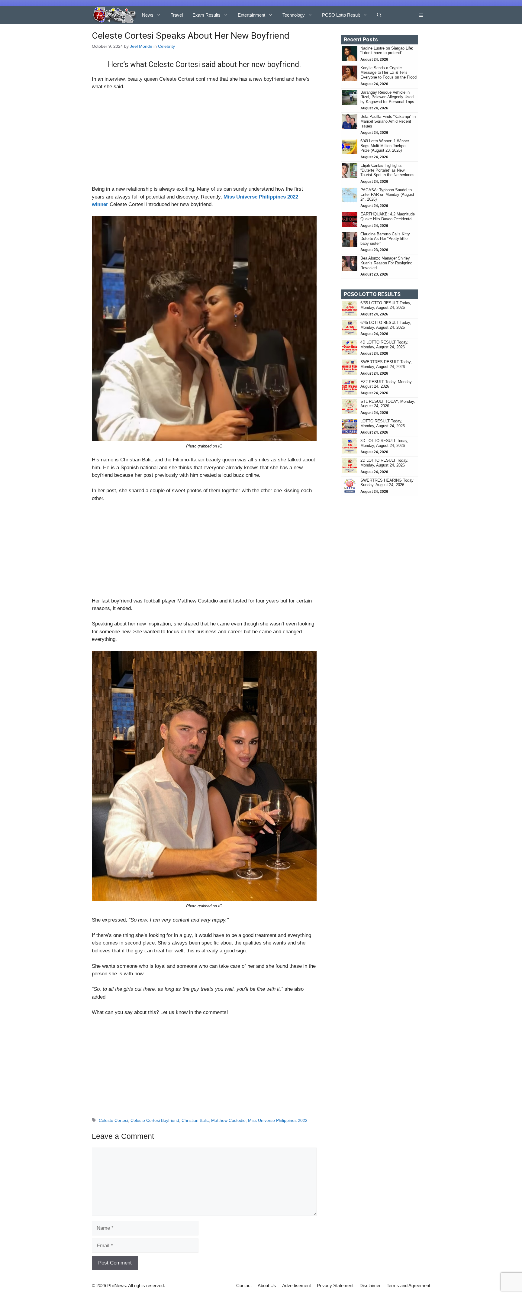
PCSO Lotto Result (341, 15)
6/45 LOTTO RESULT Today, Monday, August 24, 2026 (385, 325)
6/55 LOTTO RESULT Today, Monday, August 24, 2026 (385, 305)
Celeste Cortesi (113, 1120)
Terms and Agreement (408, 1285)
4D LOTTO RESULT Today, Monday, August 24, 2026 (384, 344)
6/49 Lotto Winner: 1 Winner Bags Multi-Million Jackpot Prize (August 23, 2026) (384, 146)
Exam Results (206, 15)
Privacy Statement (335, 1285)
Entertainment (251, 15)
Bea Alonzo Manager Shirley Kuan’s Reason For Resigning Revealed (386, 263)
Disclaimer (370, 1285)
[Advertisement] (204, 140)
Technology (293, 15)
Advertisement (296, 1285)
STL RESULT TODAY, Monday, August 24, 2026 (387, 404)
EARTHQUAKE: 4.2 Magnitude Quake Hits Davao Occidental (387, 216)
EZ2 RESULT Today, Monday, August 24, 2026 (386, 384)
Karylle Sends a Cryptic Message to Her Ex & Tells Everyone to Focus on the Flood (388, 72)
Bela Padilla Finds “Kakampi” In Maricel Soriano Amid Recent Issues (388, 121)
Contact (244, 1285)
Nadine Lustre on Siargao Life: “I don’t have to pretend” (386, 50)
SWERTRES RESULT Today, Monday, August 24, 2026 (386, 364)
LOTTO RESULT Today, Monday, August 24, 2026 (382, 423)
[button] (379, 15)
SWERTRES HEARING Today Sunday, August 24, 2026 (387, 482)
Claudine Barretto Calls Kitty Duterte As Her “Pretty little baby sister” (385, 239)
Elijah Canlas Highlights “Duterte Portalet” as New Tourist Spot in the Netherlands (387, 170)
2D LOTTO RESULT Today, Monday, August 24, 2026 (384, 462)
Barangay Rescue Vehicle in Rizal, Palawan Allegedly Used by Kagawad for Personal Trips (387, 97)
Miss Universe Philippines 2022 (278, 1120)
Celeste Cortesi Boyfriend (154, 1120)
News (147, 15)
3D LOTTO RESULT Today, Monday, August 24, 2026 (384, 443)
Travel (177, 15)
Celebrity (166, 46)
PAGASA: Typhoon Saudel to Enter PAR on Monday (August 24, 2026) (387, 195)
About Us (267, 1285)
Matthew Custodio (228, 1120)
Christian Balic (195, 1120)
